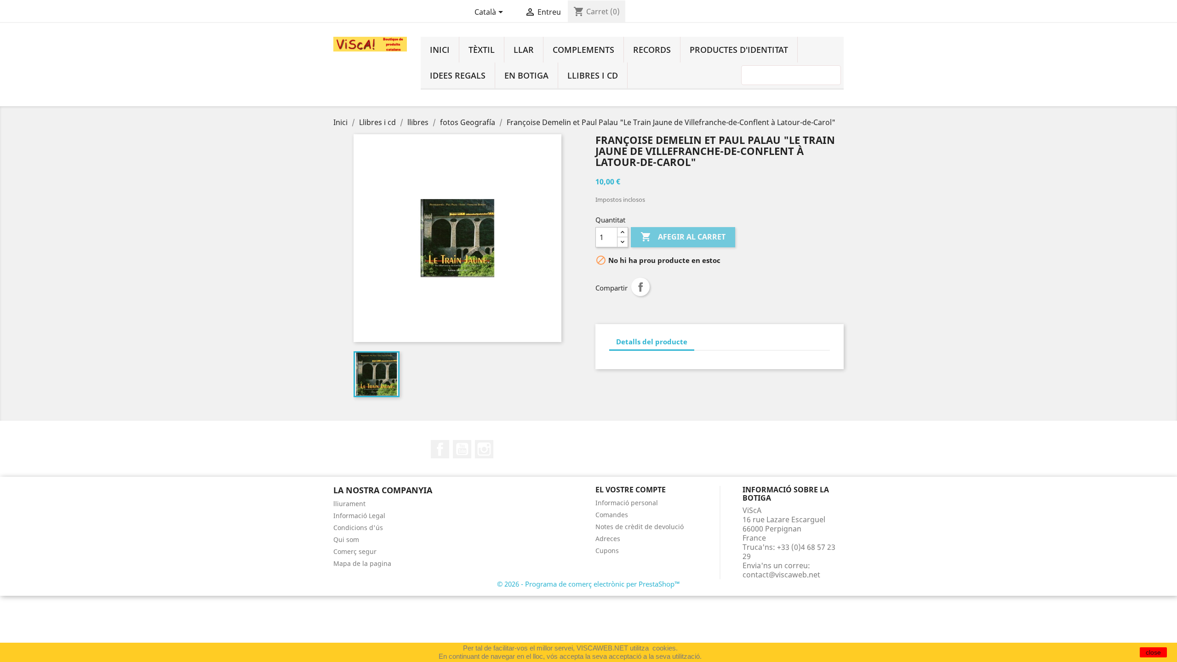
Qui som (346, 539)
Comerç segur (355, 551)
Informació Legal (359, 515)
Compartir (640, 287)
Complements (583, 49)
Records (652, 49)
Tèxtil (482, 49)
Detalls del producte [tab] (651, 341)
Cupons (607, 550)
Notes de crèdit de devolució (639, 526)
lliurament (349, 503)
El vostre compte (630, 490)
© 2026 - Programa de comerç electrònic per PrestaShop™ (588, 583)
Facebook (440, 449)
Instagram (484, 449)
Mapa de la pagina (362, 563)
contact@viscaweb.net (781, 575)
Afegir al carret (683, 236)
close (1153, 652)
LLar (524, 49)
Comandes (611, 514)
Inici (440, 49)
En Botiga (526, 75)
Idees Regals (458, 75)
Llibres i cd (592, 75)
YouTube (462, 449)
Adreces (607, 538)
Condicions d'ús (358, 527)
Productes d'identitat (739, 49)
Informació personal (626, 502)
